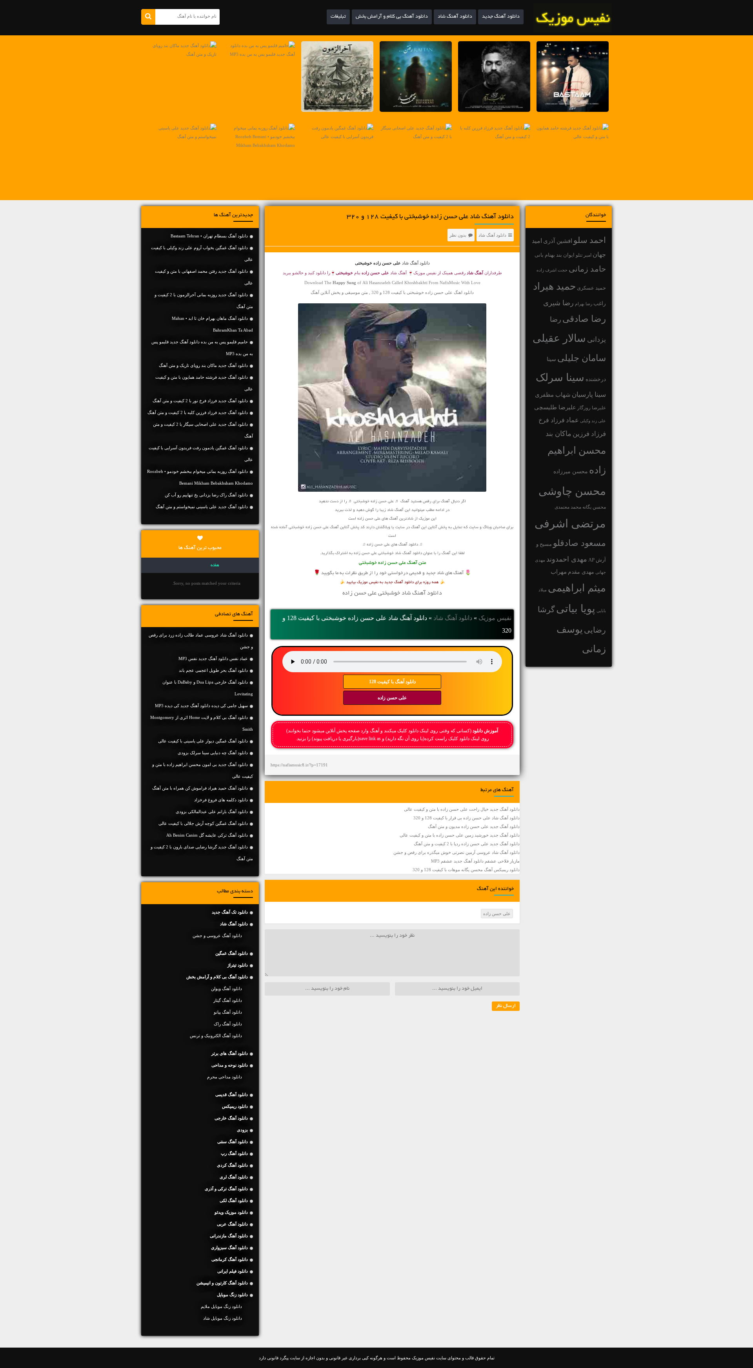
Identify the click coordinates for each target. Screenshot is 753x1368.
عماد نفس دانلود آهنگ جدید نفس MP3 (213, 658)
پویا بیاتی (575, 609)
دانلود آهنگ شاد (455, 17)
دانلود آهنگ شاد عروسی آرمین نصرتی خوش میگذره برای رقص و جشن (456, 852)
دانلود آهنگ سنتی (232, 1141)
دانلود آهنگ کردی (232, 1165)
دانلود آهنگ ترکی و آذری (226, 1188)
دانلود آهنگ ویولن (226, 988)
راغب (599, 303)
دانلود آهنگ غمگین (231, 953)
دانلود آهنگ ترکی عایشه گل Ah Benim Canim (207, 835)
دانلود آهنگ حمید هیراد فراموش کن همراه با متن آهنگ (200, 788)
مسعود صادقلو (579, 543)
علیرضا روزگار (591, 407)
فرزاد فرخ (551, 420)
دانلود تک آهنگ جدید (230, 912)
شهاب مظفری (553, 394)
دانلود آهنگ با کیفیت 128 (392, 681)
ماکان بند (558, 434)
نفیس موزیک (494, 618)
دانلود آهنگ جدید (501, 17)
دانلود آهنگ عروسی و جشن (217, 935)
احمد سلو (589, 239)
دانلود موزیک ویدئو (231, 1212)
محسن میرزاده (570, 471)
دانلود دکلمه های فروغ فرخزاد (221, 799)
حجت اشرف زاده (552, 270)
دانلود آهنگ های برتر (229, 1053)
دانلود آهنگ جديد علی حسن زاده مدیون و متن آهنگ (474, 826)
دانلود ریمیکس (235, 1106)
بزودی (242, 1129)
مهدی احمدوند (566, 559)
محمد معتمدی (568, 507)
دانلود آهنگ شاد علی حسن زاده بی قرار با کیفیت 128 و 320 (466, 817)
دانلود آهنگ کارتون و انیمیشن (222, 1282)
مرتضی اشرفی (570, 523)
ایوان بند (565, 255)
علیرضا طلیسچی (555, 407)
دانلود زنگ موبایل (232, 1294)
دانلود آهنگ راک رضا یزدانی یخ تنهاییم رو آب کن (206, 494)
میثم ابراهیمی (577, 588)
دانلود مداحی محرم (224, 1076)
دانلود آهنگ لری (234, 1177)
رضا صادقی (584, 319)
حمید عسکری (591, 288)
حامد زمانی (587, 268)
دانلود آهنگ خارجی (231, 1118)
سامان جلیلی (581, 358)
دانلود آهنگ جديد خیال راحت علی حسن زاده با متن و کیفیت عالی (462, 809)
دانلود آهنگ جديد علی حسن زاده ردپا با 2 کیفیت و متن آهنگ (467, 843)
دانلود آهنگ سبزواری (229, 1247)
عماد (572, 420)
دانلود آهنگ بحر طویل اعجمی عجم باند (213, 670)
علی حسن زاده (392, 697)
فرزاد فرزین (589, 434)
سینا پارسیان (589, 394)
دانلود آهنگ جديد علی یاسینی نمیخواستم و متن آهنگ (202, 506)
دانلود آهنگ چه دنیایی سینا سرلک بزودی (213, 752)
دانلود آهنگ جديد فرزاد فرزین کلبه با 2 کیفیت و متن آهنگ (197, 412)
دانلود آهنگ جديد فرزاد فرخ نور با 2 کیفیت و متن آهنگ (200, 400)
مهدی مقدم (581, 572)
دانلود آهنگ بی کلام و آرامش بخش (392, 17)
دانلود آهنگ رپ (234, 1153)
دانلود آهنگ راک (228, 1023)
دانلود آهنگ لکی (234, 1200)
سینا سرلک (560, 377)
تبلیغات (338, 17)
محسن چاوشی (572, 491)
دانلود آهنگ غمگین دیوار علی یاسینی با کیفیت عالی (203, 741)
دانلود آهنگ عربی (232, 1224)
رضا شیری (558, 303)
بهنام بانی (545, 255)
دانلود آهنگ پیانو (228, 1012)
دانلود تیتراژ (237, 965)
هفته (215, 565)
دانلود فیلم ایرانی (232, 1271)
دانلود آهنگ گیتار (227, 1000)
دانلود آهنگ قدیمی (231, 1094)
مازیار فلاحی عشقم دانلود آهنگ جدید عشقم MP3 (475, 861)
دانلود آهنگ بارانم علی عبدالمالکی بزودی (212, 811)
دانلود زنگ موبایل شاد (222, 1318)
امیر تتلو (583, 255)
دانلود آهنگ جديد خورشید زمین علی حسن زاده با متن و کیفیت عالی (460, 835)
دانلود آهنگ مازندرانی (229, 1235)
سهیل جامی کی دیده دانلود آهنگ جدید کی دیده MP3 (201, 705)
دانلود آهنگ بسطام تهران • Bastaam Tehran (209, 235)
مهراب (559, 572)
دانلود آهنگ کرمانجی (229, 1259)
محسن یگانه (594, 507)
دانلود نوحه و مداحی (229, 1065)
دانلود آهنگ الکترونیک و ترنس (216, 1035)
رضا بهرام (583, 303)
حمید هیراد (554, 286)
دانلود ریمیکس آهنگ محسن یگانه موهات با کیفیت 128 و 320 (466, 869)
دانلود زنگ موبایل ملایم (221, 1306)
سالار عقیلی (559, 338)
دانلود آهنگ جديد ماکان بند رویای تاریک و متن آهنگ (203, 365)
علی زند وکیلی (593, 421)
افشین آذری (557, 240)
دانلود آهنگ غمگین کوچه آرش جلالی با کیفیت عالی (203, 823)
